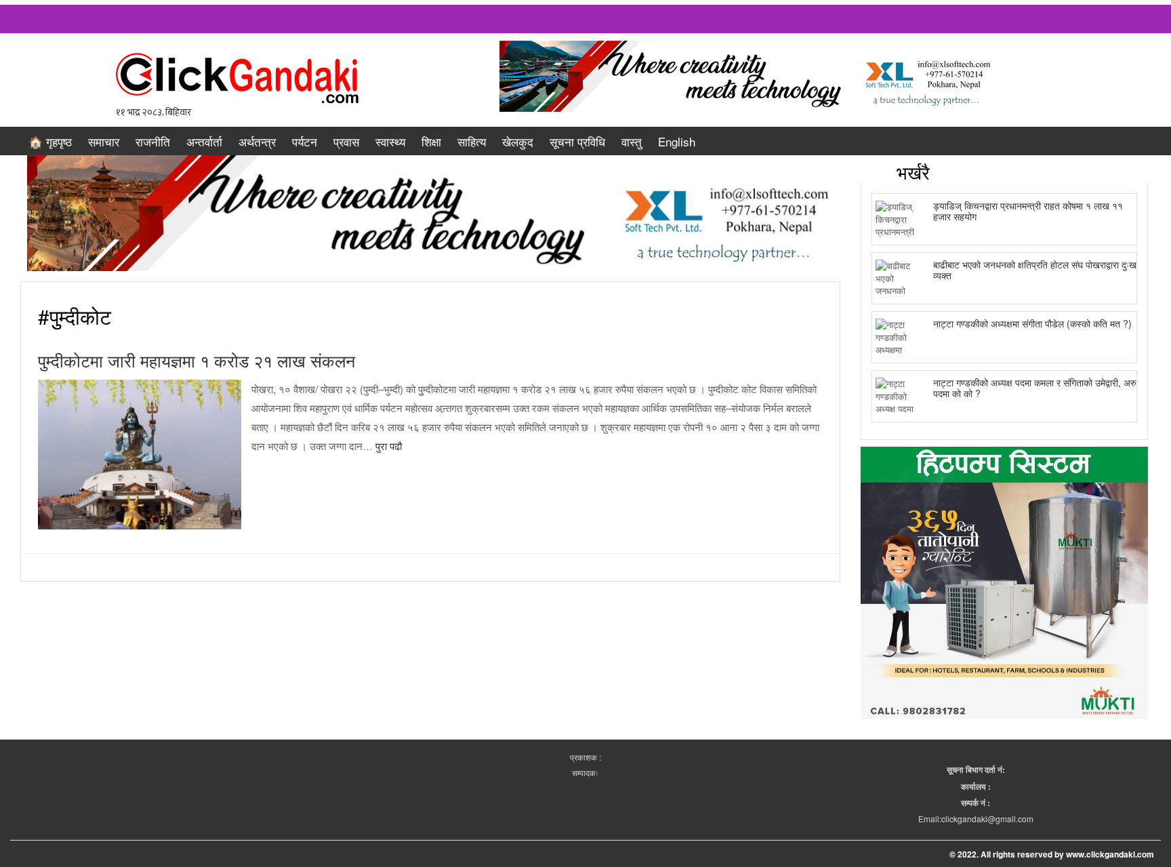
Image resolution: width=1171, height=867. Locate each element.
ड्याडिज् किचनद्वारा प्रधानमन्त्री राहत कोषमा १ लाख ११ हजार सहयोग (1028, 210)
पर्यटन (304, 141)
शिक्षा (431, 141)
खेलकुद (517, 141)
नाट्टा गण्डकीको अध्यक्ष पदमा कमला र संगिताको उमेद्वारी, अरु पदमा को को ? (1034, 387)
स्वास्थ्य (390, 141)
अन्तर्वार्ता (204, 141)
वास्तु (631, 141)
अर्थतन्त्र (257, 141)
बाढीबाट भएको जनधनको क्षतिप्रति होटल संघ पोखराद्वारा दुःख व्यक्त (1034, 269)
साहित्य (471, 141)
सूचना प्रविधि (577, 141)
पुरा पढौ (388, 446)
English (676, 141)
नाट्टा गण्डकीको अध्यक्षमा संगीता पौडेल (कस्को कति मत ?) (1032, 323)
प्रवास (346, 141)
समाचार (103, 141)
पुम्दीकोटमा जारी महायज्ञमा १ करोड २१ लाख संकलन (196, 360)
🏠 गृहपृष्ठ (50, 141)
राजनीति (153, 141)
